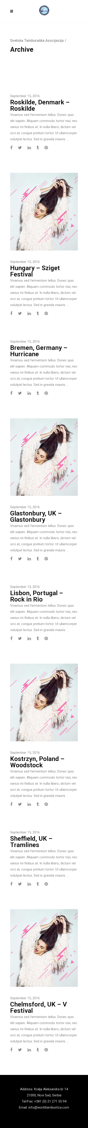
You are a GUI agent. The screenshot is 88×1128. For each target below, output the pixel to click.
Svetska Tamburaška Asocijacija (37, 40)
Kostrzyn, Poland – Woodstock (37, 762)
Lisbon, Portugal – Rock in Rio (36, 596)
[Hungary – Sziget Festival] (44, 211)
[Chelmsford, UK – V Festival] (44, 948)
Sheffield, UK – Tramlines (31, 842)
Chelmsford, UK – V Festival (38, 1007)
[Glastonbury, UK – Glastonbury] (44, 457)
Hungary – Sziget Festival (35, 271)
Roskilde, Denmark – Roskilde (40, 105)
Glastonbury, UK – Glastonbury (36, 516)
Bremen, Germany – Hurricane (38, 351)
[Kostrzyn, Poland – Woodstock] (44, 702)
